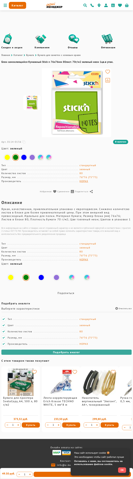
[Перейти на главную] (54, 7)
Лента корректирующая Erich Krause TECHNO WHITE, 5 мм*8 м (60, 401)
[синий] (23, 157)
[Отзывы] (74, 39)
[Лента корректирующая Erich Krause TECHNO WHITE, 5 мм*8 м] (61, 395)
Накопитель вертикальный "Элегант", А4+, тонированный (99, 401)
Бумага (30, 55)
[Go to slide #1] (32, 102)
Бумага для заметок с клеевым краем (59, 55)
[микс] (40, 157)
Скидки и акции (12, 47)
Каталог (18, 55)
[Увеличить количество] (18, 425)
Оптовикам (108, 47)
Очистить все (125, 308)
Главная (5, 55)
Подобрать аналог (66, 352)
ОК (122, 470)
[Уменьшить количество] (7, 425)
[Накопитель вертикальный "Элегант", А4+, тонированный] (99, 395)
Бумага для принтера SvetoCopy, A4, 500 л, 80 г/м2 (20, 401)
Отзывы (73, 47)
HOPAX (83, 181)
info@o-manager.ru (69, 465)
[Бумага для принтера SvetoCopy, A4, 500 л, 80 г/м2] (20, 395)
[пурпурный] (32, 157)
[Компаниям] (41, 39)
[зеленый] (15, 157)
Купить (31, 425)
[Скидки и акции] (7, 39)
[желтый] (7, 157)
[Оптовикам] (107, 39)
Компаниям (42, 47)
